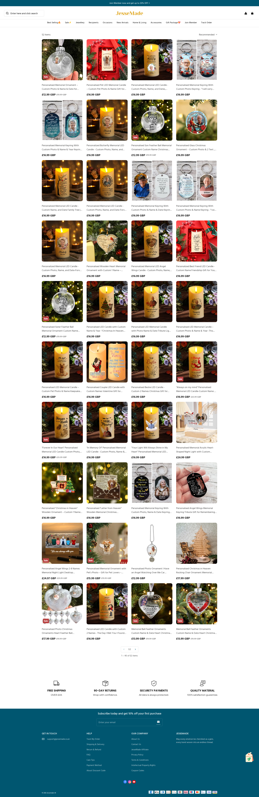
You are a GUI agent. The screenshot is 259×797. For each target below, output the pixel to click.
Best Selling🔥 (54, 22)
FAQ (88, 754)
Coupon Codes (137, 770)
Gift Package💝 (173, 22)
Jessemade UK (51, 793)
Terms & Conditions (140, 759)
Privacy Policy (137, 754)
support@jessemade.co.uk (58, 739)
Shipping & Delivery (95, 744)
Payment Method (94, 765)
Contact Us (136, 744)
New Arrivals (122, 22)
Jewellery (80, 22)
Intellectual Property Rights (143, 765)
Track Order (206, 22)
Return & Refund (94, 749)
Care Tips (91, 759)
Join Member (191, 22)
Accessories (156, 22)
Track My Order (93, 739)
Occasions (107, 22)
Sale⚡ (68, 22)
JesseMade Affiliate (140, 749)
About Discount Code (96, 770)
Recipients (93, 22)
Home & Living (139, 22)
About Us (135, 739)
